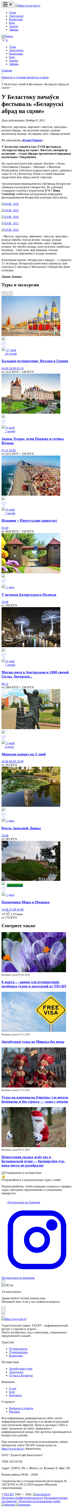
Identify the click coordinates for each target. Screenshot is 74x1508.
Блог (12, 22)
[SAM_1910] (10, 203)
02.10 (20, 368)
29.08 (5, 602)
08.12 (5, 683)
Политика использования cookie (40, 1501)
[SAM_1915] (10, 210)
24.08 (5, 909)
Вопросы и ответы (21, 1408)
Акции (13, 26)
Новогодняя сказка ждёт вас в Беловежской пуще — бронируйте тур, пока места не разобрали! (33, 1161)
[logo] (27, 5)
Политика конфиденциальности (22, 1497)
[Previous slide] (4, 293)
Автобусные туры (20, 1368)
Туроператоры (18, 1352)
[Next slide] (10, 293)
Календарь (16, 19)
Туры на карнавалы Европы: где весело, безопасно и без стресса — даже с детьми (35, 1099)
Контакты (15, 1395)
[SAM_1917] (10, 223)
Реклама (14, 1411)
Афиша (13, 29)
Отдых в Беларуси (21, 1375)
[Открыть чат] (3, 1310)
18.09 (13, 368)
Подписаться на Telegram (23, 1202)
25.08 (13, 909)
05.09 (5, 528)
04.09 (5, 368)
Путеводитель (18, 1348)
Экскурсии (16, 16)
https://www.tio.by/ (13, 1448)
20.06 (12, 450)
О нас (13, 1388)
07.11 (5, 450)
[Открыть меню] (8, 5)
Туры (12, 12)
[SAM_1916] (10, 216)
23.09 (20, 761)
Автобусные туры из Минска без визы (33, 1042)
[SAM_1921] (10, 229)
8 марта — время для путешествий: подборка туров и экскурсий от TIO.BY (34, 984)
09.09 (13, 761)
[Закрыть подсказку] (3, 1282)
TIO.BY (9, 1494)
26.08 (5, 761)
